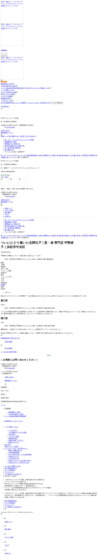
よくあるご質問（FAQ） (13, 466)
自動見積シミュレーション (14, 421)
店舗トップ (5, 136)
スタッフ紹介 (20, 136)
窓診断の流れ (5, 98)
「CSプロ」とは (6, 100)
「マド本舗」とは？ (8, 90)
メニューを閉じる (57, 103)
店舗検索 (4, 50)
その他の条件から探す (8, 86)
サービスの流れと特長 (8, 92)
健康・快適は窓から (15, 450)
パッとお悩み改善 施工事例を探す (12, 88)
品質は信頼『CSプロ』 (16, 440)
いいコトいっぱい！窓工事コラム (38, 103)
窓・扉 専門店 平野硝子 (13, 148)
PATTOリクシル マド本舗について (38, 88)
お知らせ (33, 136)
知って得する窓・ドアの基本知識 (19, 454)
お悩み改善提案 (13, 452)
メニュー (4, 55)
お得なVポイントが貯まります (18, 462)
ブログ (27, 136)
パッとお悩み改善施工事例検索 (15, 416)
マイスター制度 (6, 96)
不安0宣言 (11, 434)
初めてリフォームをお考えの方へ (19, 460)
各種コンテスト (13, 442)
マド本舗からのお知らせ (13, 474)
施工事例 (12, 136)
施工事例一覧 (9, 150)
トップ (3, 405)
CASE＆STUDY (13, 458)
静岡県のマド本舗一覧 (12, 144)
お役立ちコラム (13, 456)
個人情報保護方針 (11, 468)
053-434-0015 (10, 127)
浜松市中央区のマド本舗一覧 (14, 146)
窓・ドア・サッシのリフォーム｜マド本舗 (19, 140)
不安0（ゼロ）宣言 (7, 94)
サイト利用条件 (10, 470)
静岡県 (3, 285)
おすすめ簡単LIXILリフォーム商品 (13, 103)
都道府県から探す (7, 84)
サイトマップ (9, 472)
